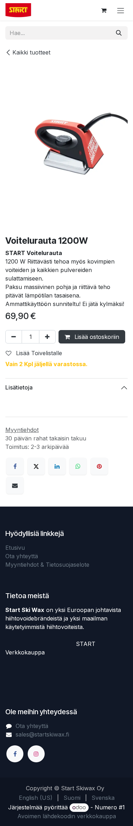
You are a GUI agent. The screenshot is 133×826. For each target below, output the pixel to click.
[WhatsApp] (78, 466)
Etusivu (15, 547)
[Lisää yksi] (47, 336)
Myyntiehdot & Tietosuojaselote (47, 564)
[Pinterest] (99, 466)
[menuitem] (35, 797)
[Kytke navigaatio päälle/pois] (120, 10)
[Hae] (119, 33)
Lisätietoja (19, 387)
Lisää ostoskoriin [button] (96, 336)
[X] (36, 466)
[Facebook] (14, 466)
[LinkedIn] (57, 466)
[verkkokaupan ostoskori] (103, 10)
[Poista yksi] (13, 336)
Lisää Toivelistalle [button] (38, 353)
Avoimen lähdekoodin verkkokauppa (66, 816)
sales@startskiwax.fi (42, 734)
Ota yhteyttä (21, 556)
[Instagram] (36, 753)
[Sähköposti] (14, 485)
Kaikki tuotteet (31, 52)
